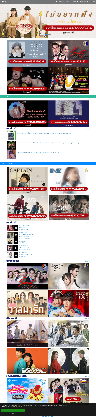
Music (74, 2)
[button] (5, 21)
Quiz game (92, 2)
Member (59, 2)
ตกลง (13, 411)
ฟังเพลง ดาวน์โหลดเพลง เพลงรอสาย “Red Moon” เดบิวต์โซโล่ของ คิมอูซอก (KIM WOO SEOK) (39, 152)
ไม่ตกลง (13, 414)
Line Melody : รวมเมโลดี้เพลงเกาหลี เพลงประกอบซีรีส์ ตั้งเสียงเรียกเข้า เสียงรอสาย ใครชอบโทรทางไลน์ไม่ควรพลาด (44, 133)
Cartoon (67, 2)
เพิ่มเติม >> (87, 129)
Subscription (82, 2)
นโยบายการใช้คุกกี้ (17, 406)
